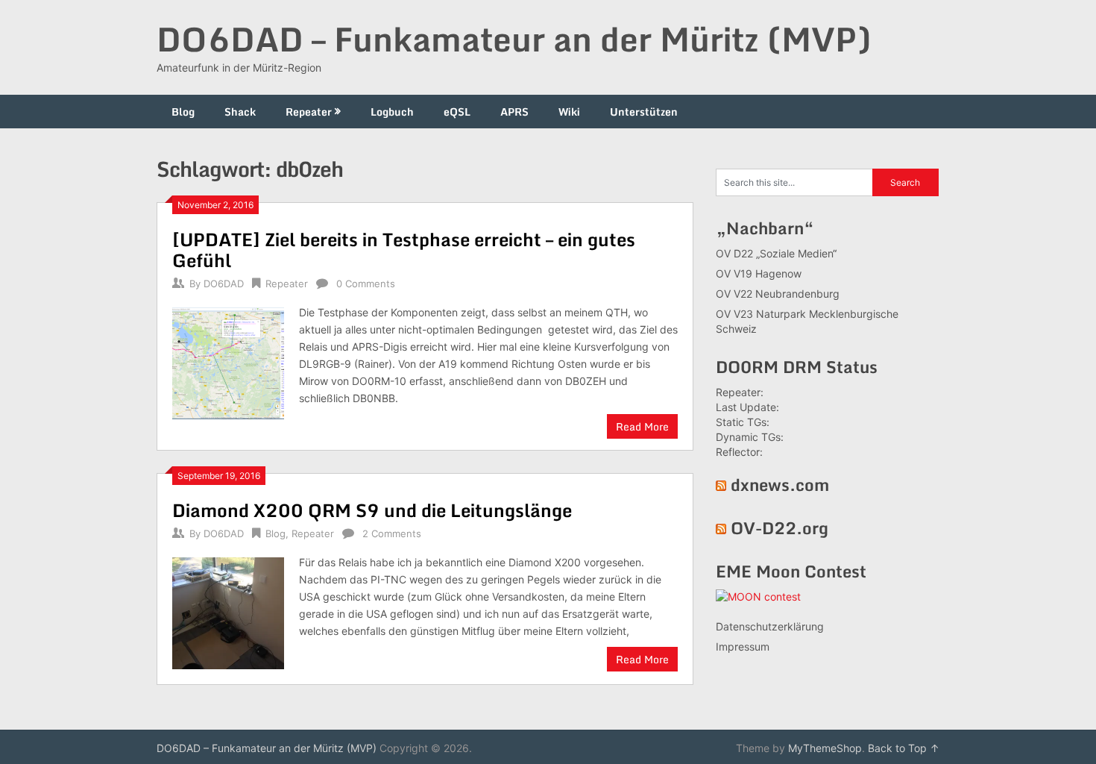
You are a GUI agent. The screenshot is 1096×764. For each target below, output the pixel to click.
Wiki (569, 111)
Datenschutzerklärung (770, 626)
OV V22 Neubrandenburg (778, 293)
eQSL (457, 111)
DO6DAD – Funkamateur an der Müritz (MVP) (514, 39)
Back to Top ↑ (903, 748)
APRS (514, 111)
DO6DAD (224, 283)
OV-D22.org (779, 528)
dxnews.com (780, 485)
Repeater (309, 111)
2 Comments (391, 533)
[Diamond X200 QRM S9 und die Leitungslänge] (228, 611)
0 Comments (365, 283)
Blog (183, 111)
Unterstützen (644, 111)
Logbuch (392, 111)
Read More (642, 426)
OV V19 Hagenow (758, 273)
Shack (240, 111)
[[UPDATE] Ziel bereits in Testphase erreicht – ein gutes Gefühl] (228, 361)
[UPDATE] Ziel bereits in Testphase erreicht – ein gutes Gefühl (403, 250)
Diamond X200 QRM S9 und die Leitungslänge (372, 510)
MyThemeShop (825, 748)
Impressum (742, 646)
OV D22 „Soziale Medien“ (776, 253)
